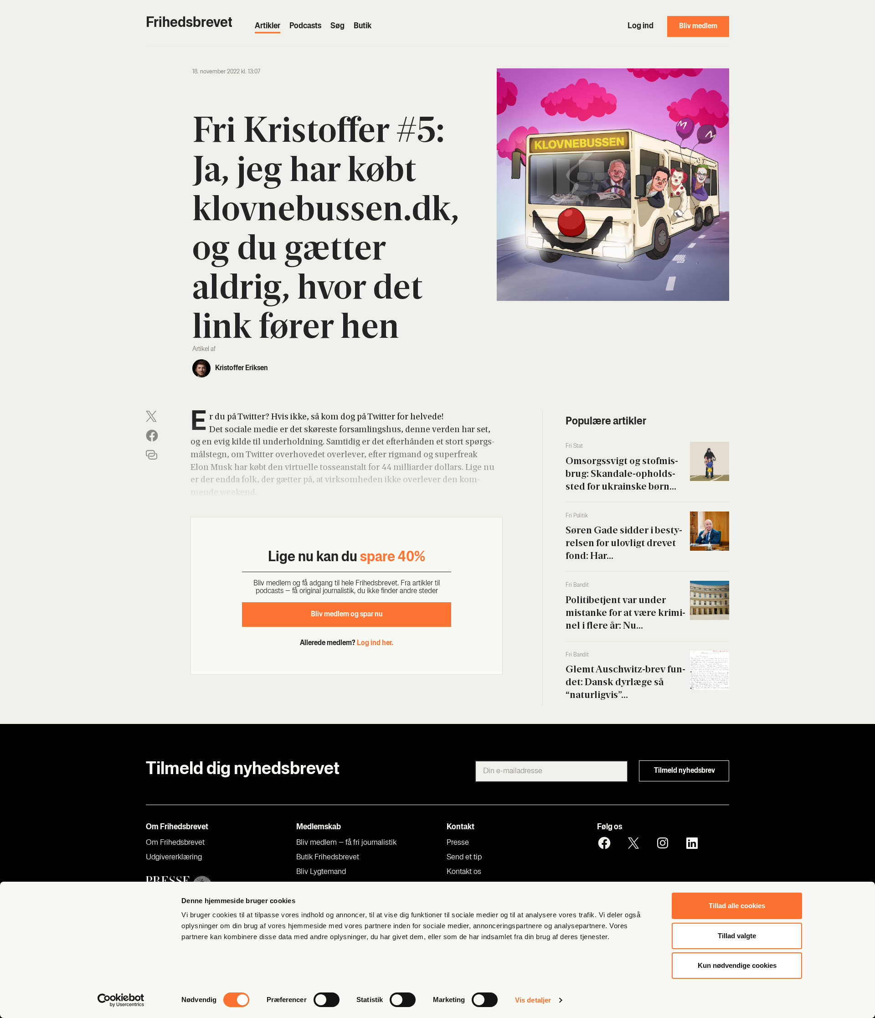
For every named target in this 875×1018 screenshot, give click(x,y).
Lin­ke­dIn (692, 843)
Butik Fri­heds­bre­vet (327, 857)
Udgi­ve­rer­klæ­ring (174, 857)
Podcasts (305, 26)
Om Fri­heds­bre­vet (175, 843)
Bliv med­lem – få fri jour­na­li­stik (346, 843)
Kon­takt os (464, 872)
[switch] (327, 999)
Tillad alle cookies (737, 905)
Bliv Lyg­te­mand (321, 872)
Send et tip (464, 857)
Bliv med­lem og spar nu (346, 614)
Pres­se (458, 843)
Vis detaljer (533, 1000)
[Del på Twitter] (151, 416)
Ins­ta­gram (662, 843)
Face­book (604, 843)
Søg (337, 26)
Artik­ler (267, 26)
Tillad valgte (737, 936)
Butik (362, 26)
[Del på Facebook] (152, 435)
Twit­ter (633, 843)
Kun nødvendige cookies (737, 965)
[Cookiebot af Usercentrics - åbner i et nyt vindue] (121, 1000)
